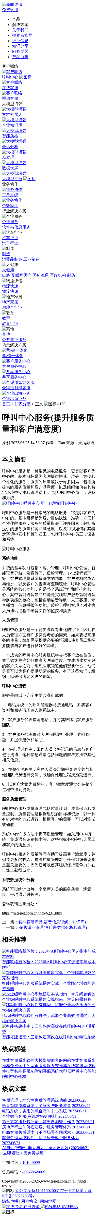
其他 (6, 334)
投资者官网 (22, 35)
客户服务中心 (14, 366)
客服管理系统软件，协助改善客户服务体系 (40, 1138)
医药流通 (40, 275)
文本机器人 (12, 114)
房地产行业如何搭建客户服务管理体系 (36, 1127)
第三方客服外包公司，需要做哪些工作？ (38, 1121)
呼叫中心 (10, 77)
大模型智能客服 (49, 1060)
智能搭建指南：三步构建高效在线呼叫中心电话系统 (48, 1037)
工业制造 (31, 259)
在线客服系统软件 (18, 1060)
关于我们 (20, 30)
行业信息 (20, 41)
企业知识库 (12, 125)
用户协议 (29, 1201)
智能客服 (22, 1071)
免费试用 (10, 10)
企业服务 (10, 222)
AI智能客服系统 (44, 1071)
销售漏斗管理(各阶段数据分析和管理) (53, 927)
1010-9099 (31, 1162)
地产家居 (10, 302)
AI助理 (8, 157)
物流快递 (10, 286)
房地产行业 (12, 307)
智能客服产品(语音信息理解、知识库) (52, 922)
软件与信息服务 (16, 227)
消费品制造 (12, 259)
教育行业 (10, 323)
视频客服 (10, 98)
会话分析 (10, 146)
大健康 (8, 270)
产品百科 (20, 57)
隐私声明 (10, 1201)
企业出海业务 (14, 398)
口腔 (6, 275)
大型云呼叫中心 (73, 1071)
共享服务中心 (14, 377)
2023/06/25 (77, 1100)
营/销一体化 (12, 356)
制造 (6, 254)
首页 (6, 404)
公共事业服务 (14, 339)
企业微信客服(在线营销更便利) (29, 1116)
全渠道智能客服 (16, 388)
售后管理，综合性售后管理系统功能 (34, 1100)
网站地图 (48, 1201)
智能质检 (10, 136)
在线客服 (10, 88)
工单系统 (10, 195)
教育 (6, 318)
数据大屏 (10, 168)
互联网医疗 (21, 275)
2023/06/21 (77, 1111)
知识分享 (20, 46)
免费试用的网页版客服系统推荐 (38, 1066)
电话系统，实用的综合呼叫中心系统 (34, 1111)
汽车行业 (10, 238)
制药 (71, 275)
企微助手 (10, 205)
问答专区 (20, 51)
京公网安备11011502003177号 (41, 1190)
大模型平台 (12, 179)
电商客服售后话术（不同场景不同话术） (38, 1132)
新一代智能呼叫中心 (59, 503)
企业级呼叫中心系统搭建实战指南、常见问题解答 (46, 999)
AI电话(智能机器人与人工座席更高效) (36, 1148)
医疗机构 (58, 275)
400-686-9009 (33, 1172)
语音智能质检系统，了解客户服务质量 (36, 1105)
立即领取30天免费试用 (23, 1153)
